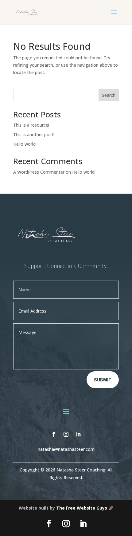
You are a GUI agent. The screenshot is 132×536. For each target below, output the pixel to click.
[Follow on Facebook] (54, 434)
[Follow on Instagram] (66, 434)
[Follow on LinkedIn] (78, 434)
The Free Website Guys (81, 508)
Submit (102, 379)
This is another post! (33, 134)
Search (108, 95)
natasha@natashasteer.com (66, 449)
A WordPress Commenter (38, 172)
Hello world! (25, 144)
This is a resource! (31, 125)
